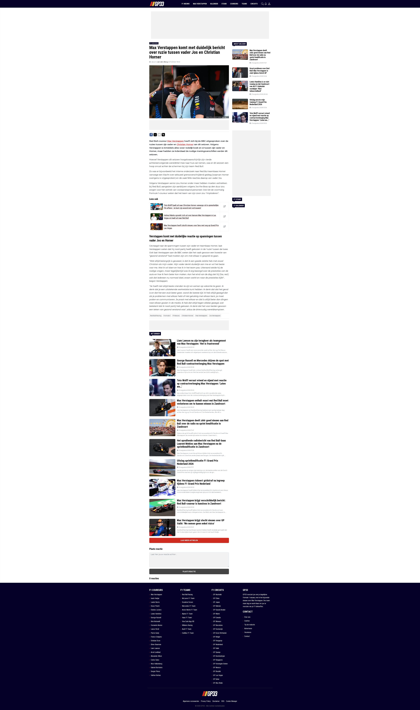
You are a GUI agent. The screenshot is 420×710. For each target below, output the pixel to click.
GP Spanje (216, 652)
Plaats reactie (189, 572)
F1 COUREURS (156, 590)
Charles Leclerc (156, 610)
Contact (247, 636)
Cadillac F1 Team (188, 633)
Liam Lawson (155, 648)
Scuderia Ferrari (187, 602)
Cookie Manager (231, 701)
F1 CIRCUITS (218, 590)
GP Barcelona (217, 625)
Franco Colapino (156, 637)
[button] (262, 4)
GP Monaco (217, 621)
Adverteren (248, 628)
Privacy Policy (206, 701)
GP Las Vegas (218, 675)
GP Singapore (218, 660)
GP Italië (216, 648)
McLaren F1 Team (188, 598)
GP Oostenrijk (218, 629)
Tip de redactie (249, 625)
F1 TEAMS (185, 590)
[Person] (269, 3)
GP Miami (216, 614)
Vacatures (247, 632)
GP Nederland (218, 644)
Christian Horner (185, 144)
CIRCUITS (254, 4)
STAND (224, 4)
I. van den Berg (162, 62)
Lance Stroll (155, 629)
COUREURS (234, 4)
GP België (216, 637)
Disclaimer (216, 701)
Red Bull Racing (155, 315)
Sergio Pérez (155, 671)
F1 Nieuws (176, 315)
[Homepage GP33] (154, 3)
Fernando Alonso (156, 625)
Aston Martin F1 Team (189, 610)
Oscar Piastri (155, 606)
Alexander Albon (156, 656)
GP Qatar (216, 679)
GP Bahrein (217, 606)
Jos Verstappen (214, 315)
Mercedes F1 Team (188, 606)
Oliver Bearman (156, 644)
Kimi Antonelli (155, 621)
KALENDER (214, 4)
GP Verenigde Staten (220, 664)
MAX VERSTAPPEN (200, 4)
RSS (222, 701)
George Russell (156, 618)
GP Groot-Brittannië (220, 633)
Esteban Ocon (155, 641)
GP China (216, 598)
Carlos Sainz (155, 660)
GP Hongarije (217, 641)
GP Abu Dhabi (218, 683)
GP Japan (216, 602)
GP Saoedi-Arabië (219, 610)
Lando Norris (155, 602)
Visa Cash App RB (188, 621)
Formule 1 (167, 315)
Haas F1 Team (187, 618)
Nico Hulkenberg (156, 664)
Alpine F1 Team (187, 614)
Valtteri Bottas (156, 675)
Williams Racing (187, 625)
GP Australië (217, 594)
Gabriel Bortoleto (156, 667)
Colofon (247, 621)
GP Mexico (217, 667)
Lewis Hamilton (156, 614)
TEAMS (244, 4)
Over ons (247, 617)
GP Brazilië (217, 671)
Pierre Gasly (155, 633)
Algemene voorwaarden (191, 701)
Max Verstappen (175, 141)
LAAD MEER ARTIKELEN (189, 540)
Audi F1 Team (186, 629)
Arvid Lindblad (155, 652)
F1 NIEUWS (186, 4)
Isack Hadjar (155, 598)
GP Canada (217, 618)
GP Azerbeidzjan (219, 656)
